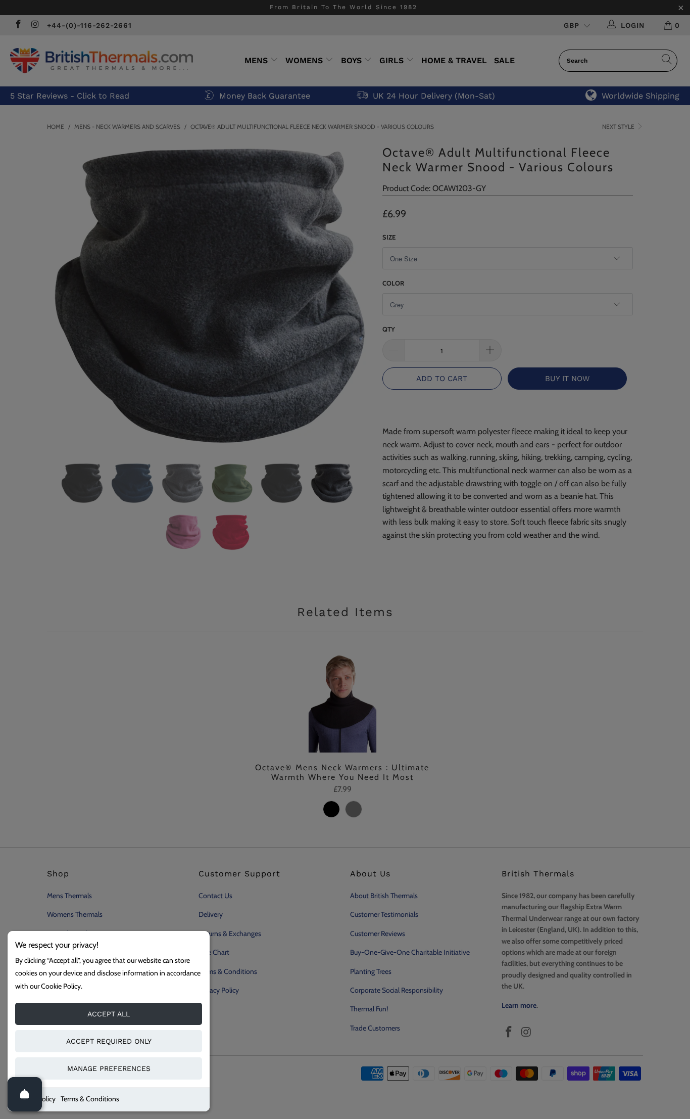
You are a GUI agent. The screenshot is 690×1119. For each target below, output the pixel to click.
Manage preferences (109, 1068)
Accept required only (109, 1041)
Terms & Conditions (90, 1098)
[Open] (25, 1094)
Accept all (108, 1014)
